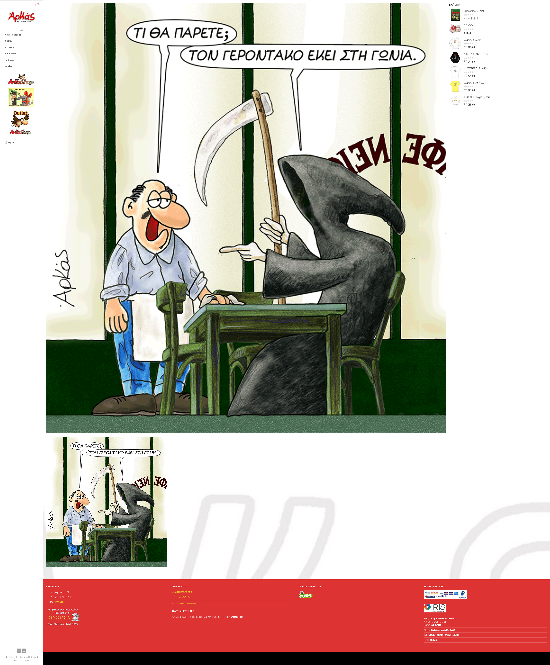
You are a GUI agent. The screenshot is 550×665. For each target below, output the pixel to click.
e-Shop (10, 59)
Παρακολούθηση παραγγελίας (185, 603)
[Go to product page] (455, 15)
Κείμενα (9, 47)
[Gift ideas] (21, 97)
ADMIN (26, 660)
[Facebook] (19, 651)
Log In (11, 142)
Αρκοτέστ (10, 53)
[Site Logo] (21, 17)
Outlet (8, 66)
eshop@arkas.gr (60, 601)
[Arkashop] (21, 79)
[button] (21, 30)
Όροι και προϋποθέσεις (183, 591)
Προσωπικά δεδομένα (182, 597)
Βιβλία (8, 41)
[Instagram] (24, 651)
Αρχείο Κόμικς (13, 34)
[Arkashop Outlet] (21, 123)
